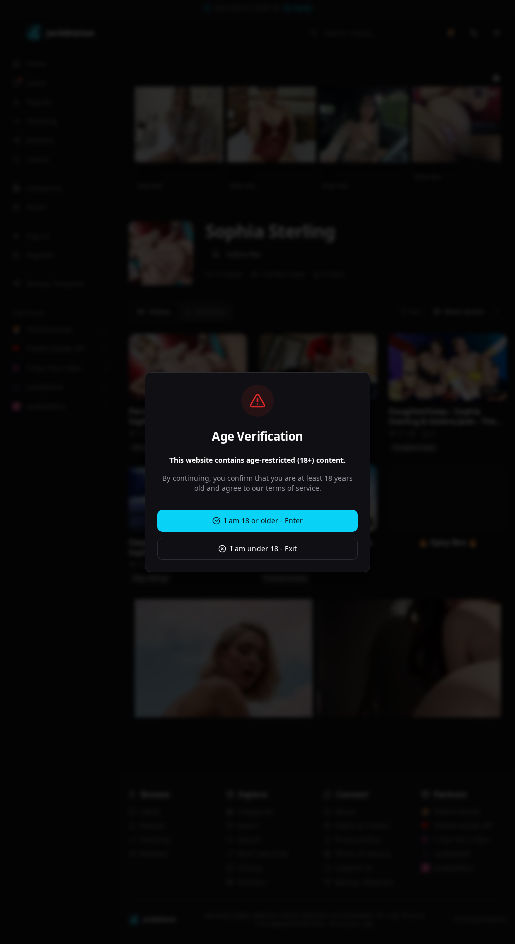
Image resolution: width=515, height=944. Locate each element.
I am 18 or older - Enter (263, 520)
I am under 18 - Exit (263, 548)
